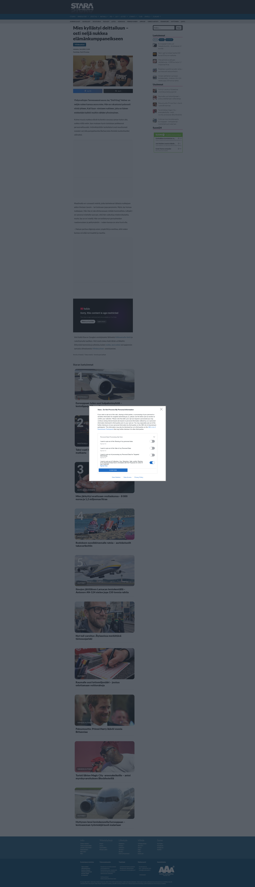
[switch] (152, 441)
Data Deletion (116, 477)
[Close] (162, 410)
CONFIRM (113, 470)
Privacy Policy (138, 477)
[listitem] (127, 437)
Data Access (127, 477)
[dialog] (127, 443)
